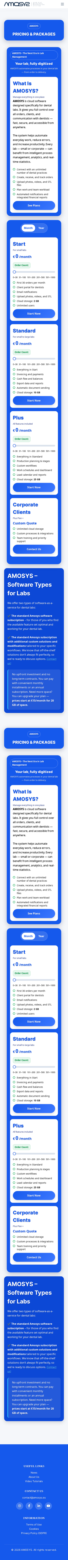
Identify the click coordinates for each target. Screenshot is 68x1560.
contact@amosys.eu (34, 1497)
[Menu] (62, 4)
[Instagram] (19, 1505)
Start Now (34, 313)
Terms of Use (34, 1524)
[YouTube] (48, 1505)
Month (28, 228)
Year (41, 228)
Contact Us (34, 549)
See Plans (34, 205)
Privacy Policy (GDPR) (34, 1533)
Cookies (34, 1529)
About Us (34, 1477)
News (34, 1472)
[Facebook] (29, 1505)
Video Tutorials (34, 1481)
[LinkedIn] (38, 1505)
